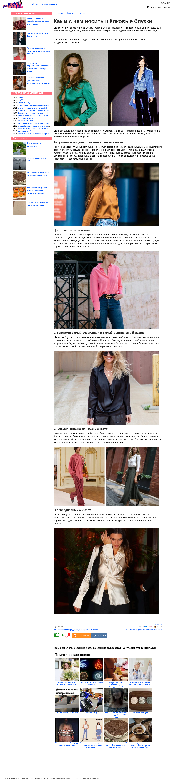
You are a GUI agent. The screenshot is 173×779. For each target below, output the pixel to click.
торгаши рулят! (24, 131)
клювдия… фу (23, 103)
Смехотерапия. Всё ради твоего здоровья (67, 744)
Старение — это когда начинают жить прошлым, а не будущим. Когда (48, 110)
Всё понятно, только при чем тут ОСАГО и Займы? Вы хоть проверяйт (48, 113)
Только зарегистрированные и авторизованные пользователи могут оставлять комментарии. (105, 648)
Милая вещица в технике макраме (140, 714)
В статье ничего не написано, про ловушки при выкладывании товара (48, 133)
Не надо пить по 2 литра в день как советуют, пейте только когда (46, 123)
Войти (165, 3)
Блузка (60, 626)
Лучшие (82, 13)
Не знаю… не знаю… (26, 121)
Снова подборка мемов (67, 713)
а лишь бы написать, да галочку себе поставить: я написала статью (47, 126)
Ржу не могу (91, 713)
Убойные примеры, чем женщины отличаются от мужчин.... (91, 745)
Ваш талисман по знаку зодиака (92, 683)
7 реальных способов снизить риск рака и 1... (140, 683)
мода (65, 626)
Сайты (34, 4)
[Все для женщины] (13, 8)
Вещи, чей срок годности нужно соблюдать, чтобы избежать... (116, 685)
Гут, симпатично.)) (25, 118)
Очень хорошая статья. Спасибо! (32, 108)
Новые (60, 13)
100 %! (20, 100)
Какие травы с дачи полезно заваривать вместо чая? (67, 684)
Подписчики (49, 4)
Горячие (70, 13)
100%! (20, 98)
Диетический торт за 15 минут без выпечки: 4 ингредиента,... (116, 745)
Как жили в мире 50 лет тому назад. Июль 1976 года (116, 715)
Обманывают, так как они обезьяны (33, 105)
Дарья (159, 626)
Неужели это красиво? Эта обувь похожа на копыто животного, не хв (47, 128)
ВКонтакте (102, 636)
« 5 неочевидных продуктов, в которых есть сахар (76, 630)
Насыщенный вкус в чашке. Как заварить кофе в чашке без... (140, 745)
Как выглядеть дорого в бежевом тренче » (143, 630)
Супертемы (20, 138)
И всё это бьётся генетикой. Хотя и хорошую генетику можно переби (48, 115)
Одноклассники (84, 636)
